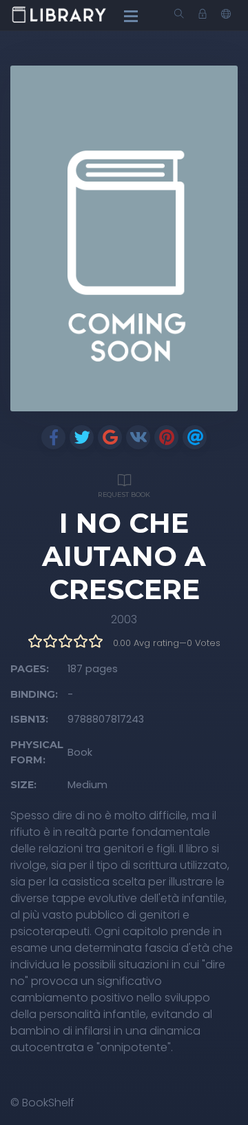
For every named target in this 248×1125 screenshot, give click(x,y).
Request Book (124, 494)
